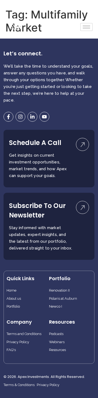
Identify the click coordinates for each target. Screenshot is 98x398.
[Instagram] (20, 117)
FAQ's (11, 350)
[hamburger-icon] (86, 27)
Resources (57, 350)
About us (14, 298)
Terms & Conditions (19, 385)
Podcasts (56, 334)
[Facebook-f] (8, 117)
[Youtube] (44, 117)
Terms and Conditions (24, 334)
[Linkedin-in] (32, 117)
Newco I (55, 306)
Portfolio (13, 306)
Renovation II (59, 290)
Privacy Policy (18, 342)
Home (11, 290)
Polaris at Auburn (63, 298)
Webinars (57, 342)
